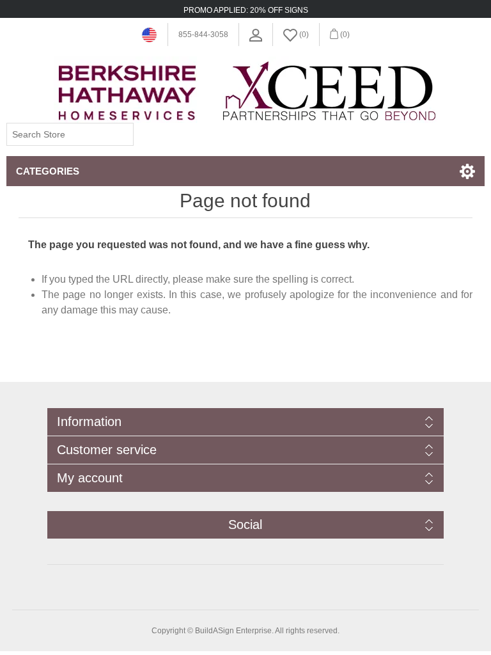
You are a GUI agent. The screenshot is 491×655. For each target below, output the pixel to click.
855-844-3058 (203, 34)
